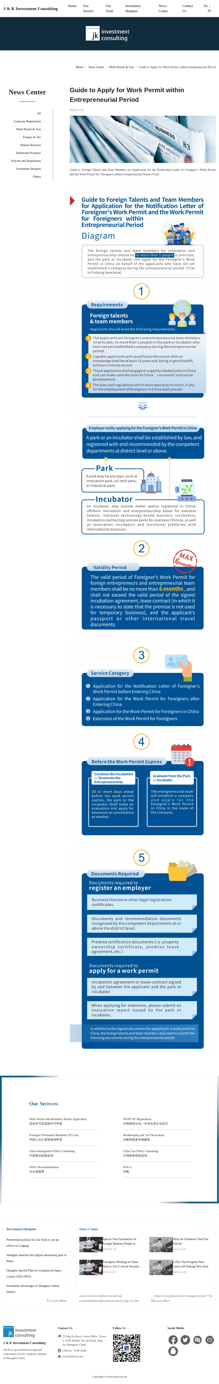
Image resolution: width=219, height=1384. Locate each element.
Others (37, 176)
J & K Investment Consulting (30, 8)
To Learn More (57, 1300)
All (39, 113)
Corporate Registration (27, 121)
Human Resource (30, 145)
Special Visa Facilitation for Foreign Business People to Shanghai (119, 1244)
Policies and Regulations (26, 160)
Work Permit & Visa (121, 67)
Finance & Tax (32, 137)
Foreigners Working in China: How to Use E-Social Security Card (121, 1266)
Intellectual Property (28, 153)
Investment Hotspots (28, 168)
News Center (96, 67)
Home (72, 6)
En (206, 6)
